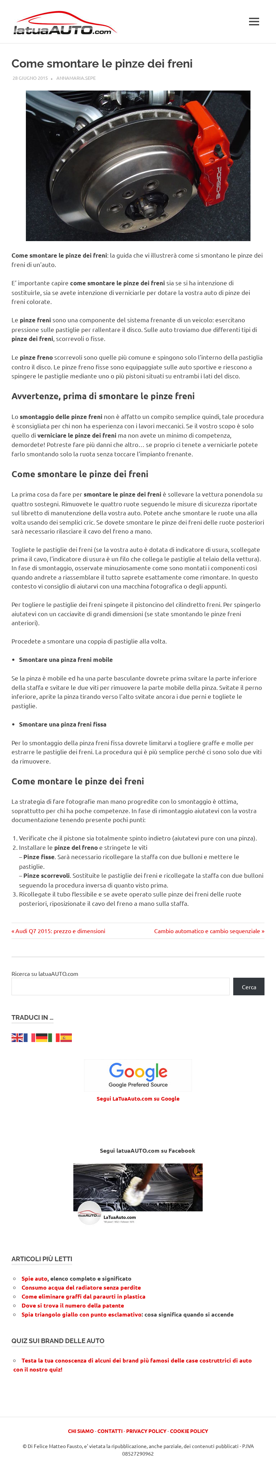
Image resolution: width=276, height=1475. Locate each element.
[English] (18, 1036)
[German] (42, 1036)
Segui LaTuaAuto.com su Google (138, 1098)
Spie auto (34, 1278)
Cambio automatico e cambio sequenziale (207, 930)
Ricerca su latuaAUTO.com (45, 973)
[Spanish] (66, 1036)
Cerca (249, 986)
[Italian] (54, 1036)
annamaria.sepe (76, 78)
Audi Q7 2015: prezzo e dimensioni (60, 930)
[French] (30, 1036)
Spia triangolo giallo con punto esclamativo (82, 1314)
